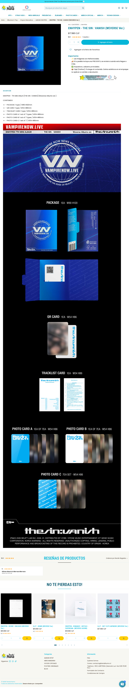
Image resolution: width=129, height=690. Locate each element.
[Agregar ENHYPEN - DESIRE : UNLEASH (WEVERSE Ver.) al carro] (26, 638)
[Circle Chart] (23, 7)
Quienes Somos (92, 661)
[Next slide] (126, 645)
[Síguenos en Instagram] (10, 661)
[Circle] (99, 77)
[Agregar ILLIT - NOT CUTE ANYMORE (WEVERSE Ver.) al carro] (123, 638)
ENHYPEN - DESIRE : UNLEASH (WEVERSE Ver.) (15, 627)
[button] (55, 645)
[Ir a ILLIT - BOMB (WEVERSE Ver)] (48, 608)
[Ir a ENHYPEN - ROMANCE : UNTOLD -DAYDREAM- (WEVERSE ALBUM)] (80, 608)
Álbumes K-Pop (12, 20)
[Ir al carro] (126, 8)
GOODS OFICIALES (50, 663)
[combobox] (64, 8)
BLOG (46, 669)
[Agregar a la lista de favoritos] (30, 608)
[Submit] (83, 8)
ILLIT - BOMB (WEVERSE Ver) (43, 626)
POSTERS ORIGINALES (51, 666)
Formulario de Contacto (95, 671)
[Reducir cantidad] (70, 42)
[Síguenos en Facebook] (13, 661)
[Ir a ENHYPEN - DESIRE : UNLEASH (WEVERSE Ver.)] (16, 608)
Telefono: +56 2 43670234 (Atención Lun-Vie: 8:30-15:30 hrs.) (106, 667)
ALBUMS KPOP (49, 658)
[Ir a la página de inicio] (8, 7)
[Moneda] (119, 8)
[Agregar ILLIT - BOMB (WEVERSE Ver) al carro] (59, 638)
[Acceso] (122, 8)
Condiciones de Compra (95, 673)
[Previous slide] (2, 645)
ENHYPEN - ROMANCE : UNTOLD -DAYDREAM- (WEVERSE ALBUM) (76, 627)
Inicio (3, 20)
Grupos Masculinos (26, 20)
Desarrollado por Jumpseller (33, 683)
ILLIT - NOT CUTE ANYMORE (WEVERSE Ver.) (113, 626)
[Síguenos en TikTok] (16, 661)
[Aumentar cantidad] (78, 42)
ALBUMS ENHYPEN (41, 20)
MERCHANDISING (49, 661)
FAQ (88, 658)
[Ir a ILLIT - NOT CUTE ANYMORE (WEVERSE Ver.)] (113, 608)
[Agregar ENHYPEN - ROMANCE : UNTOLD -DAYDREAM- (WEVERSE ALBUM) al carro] (91, 638)
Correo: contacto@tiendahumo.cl (99, 663)
